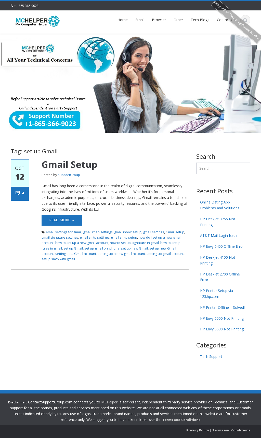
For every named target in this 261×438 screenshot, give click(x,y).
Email (139, 19)
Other (178, 19)
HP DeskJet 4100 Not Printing (217, 260)
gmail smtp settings (94, 237)
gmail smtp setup (124, 237)
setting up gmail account (165, 253)
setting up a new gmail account (121, 253)
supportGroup (69, 174)
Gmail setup (175, 232)
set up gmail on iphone (102, 248)
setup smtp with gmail (58, 259)
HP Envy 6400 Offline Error (222, 246)
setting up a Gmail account (75, 253)
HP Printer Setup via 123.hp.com (216, 293)
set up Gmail (73, 248)
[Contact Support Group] (38, 20)
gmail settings (153, 232)
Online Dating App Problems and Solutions (219, 205)
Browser (159, 19)
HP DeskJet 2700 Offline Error (220, 277)
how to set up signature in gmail (134, 242)
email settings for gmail (64, 232)
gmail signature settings (60, 237)
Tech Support (211, 356)
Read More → (62, 219)
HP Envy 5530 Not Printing (222, 329)
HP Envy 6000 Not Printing (222, 318)
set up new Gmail (134, 248)
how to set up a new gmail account (81, 242)
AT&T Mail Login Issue (219, 235)
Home (123, 19)
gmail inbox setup (127, 232)
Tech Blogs (200, 19)
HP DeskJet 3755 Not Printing (217, 221)
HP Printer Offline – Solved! (222, 307)
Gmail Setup (69, 164)
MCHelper (109, 402)
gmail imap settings (98, 232)
